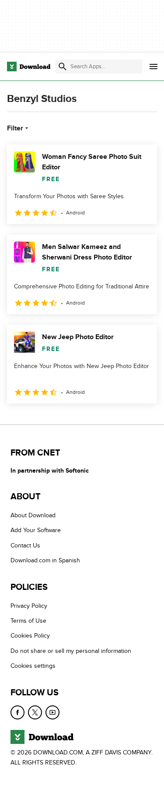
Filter (15, 128)
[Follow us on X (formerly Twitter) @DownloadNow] (35, 712)
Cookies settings (33, 666)
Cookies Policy (30, 636)
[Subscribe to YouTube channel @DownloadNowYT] (52, 712)
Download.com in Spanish (45, 561)
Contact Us (25, 545)
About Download (33, 515)
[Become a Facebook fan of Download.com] (17, 712)
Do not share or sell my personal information (70, 651)
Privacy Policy (28, 606)
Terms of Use (28, 620)
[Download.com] (28, 66)
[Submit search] (63, 67)
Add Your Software (35, 530)
